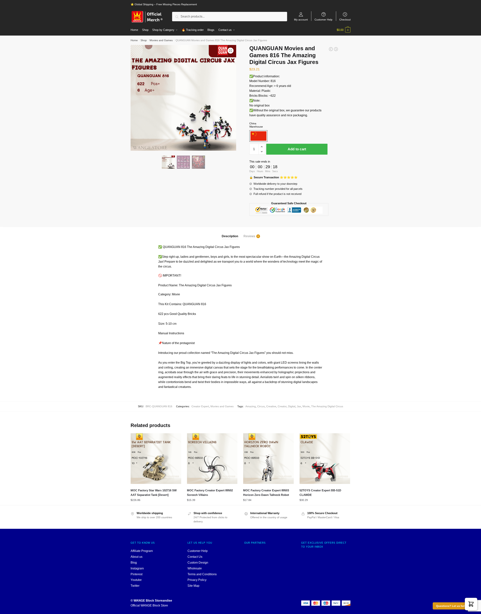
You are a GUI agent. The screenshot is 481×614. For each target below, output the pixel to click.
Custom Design (198, 562)
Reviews (249, 236)
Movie (306, 406)
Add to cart (297, 149)
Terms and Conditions (202, 574)
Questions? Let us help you (454, 605)
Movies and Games (161, 40)
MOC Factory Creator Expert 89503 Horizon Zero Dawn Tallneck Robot (266, 492)
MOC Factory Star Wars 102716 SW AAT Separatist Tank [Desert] (154, 492)
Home (134, 40)
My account (301, 19)
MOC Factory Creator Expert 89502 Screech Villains (210, 492)
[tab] (230, 233)
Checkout (345, 19)
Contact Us (195, 556)
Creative (271, 406)
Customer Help (323, 19)
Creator (282, 406)
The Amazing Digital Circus (327, 406)
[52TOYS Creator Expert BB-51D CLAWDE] (324, 458)
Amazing (250, 406)
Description (230, 236)
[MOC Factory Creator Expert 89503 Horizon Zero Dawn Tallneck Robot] (268, 458)
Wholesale (195, 568)
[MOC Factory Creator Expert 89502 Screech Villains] (212, 458)
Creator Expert (200, 406)
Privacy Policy (197, 579)
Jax (299, 406)
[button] (471, 604)
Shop (144, 40)
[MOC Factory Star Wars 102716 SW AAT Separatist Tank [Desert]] (156, 458)
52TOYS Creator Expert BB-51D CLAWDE (320, 492)
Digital (291, 406)
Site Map (193, 585)
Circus (261, 406)
